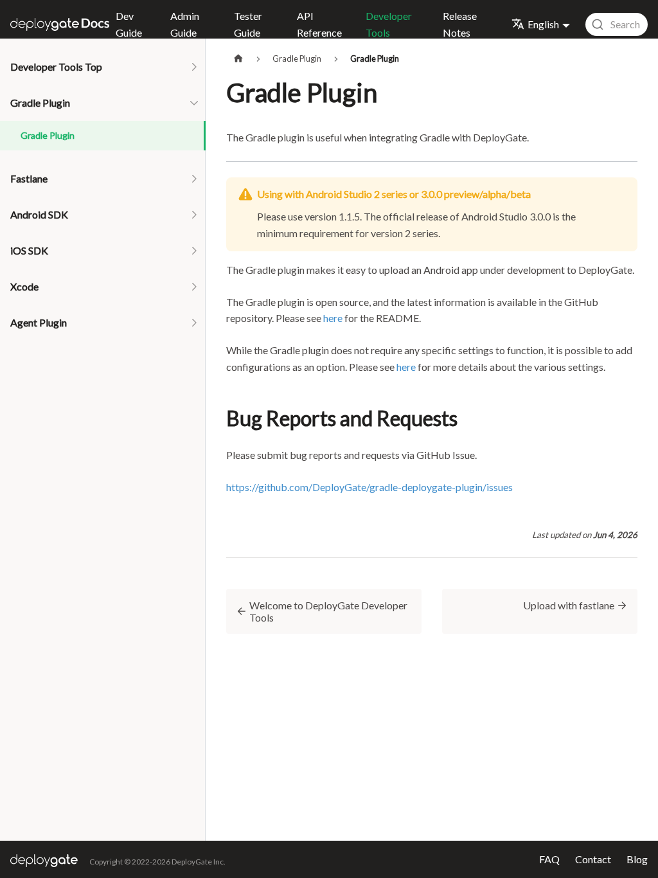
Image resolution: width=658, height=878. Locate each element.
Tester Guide (248, 24)
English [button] (543, 24)
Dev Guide (129, 24)
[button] (103, 67)
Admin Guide (184, 24)
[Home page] (238, 59)
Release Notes (460, 24)
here (332, 318)
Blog (637, 859)
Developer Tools (389, 24)
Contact (593, 859)
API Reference (319, 24)
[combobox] (616, 24)
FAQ (549, 859)
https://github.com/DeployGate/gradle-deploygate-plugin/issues (369, 487)
